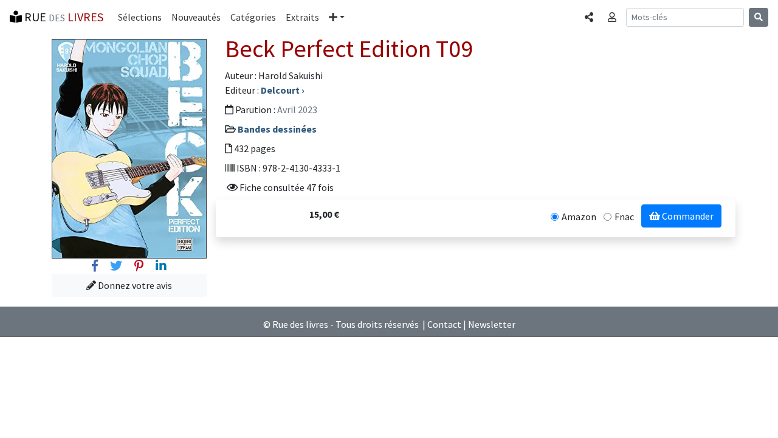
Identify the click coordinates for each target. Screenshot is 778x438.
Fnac (624, 216)
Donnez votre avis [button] (134, 285)
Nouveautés (196, 17)
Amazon (579, 216)
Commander (687, 216)
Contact (444, 324)
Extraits (302, 17)
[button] (336, 17)
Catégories (253, 17)
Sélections (140, 17)
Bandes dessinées (277, 129)
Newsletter (491, 324)
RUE (62, 16)
